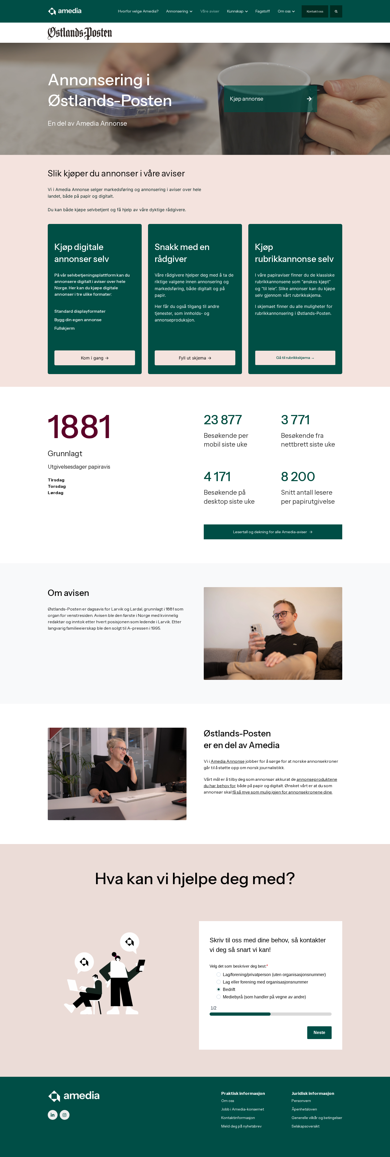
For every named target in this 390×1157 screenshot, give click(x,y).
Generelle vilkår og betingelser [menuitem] (317, 1118)
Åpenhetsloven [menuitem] (304, 1109)
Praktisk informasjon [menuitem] (243, 1093)
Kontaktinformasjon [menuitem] (238, 1118)
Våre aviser (209, 11)
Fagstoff (262, 11)
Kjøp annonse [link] (246, 99)
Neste (319, 1032)
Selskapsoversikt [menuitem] (305, 1126)
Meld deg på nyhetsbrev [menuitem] (241, 1126)
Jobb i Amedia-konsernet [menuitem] (242, 1109)
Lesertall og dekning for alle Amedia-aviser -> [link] (273, 531)
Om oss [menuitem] (227, 1101)
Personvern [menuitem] (301, 1101)
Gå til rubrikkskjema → (295, 357)
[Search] (336, 11)
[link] (65, 11)
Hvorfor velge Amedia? (138, 11)
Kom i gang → (95, 358)
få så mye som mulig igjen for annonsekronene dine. (282, 792)
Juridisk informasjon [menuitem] (313, 1093)
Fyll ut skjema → (195, 358)
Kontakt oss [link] (315, 11)
